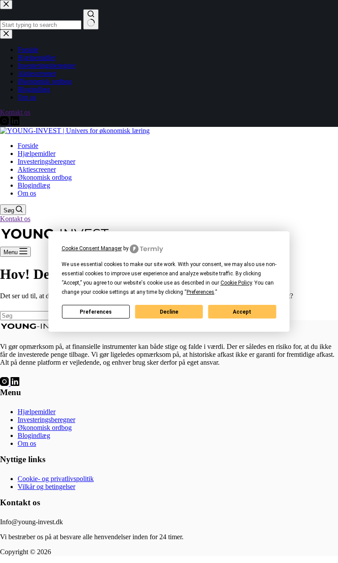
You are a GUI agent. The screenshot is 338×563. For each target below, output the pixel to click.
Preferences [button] (200, 292)
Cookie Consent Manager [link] (92, 248)
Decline (169, 312)
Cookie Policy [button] (236, 283)
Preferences (96, 312)
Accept (242, 312)
